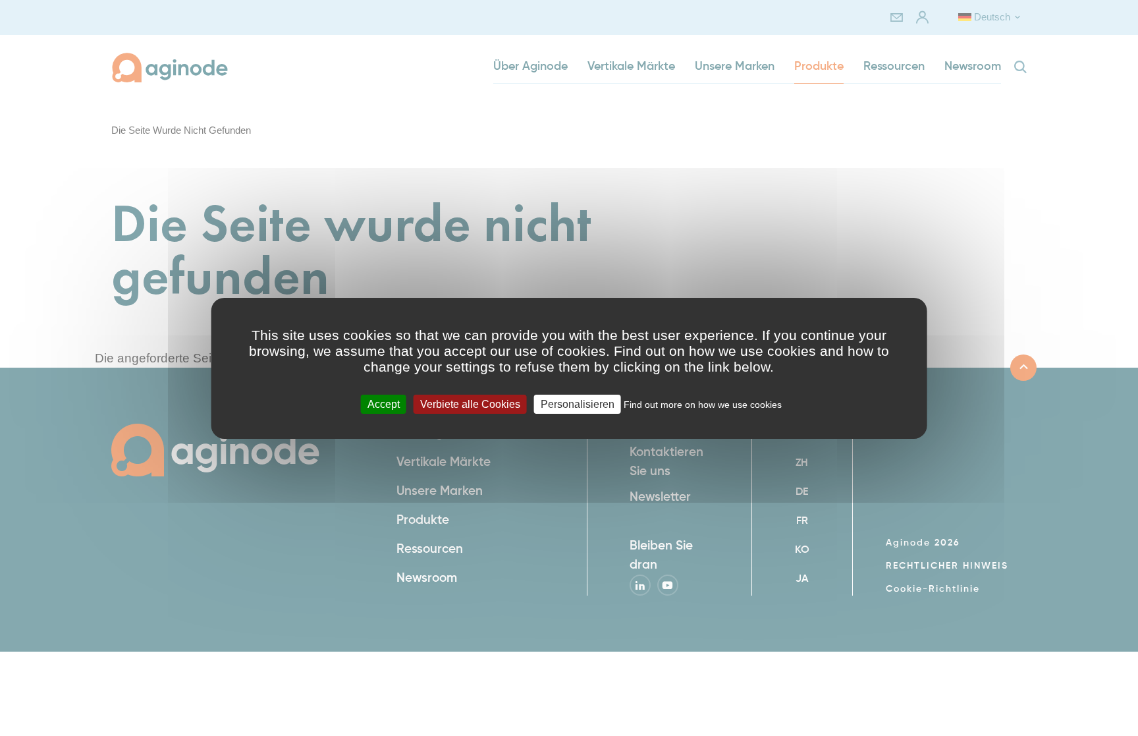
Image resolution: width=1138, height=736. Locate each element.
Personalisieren (577, 403)
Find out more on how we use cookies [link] (703, 404)
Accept (383, 403)
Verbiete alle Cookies (470, 403)
